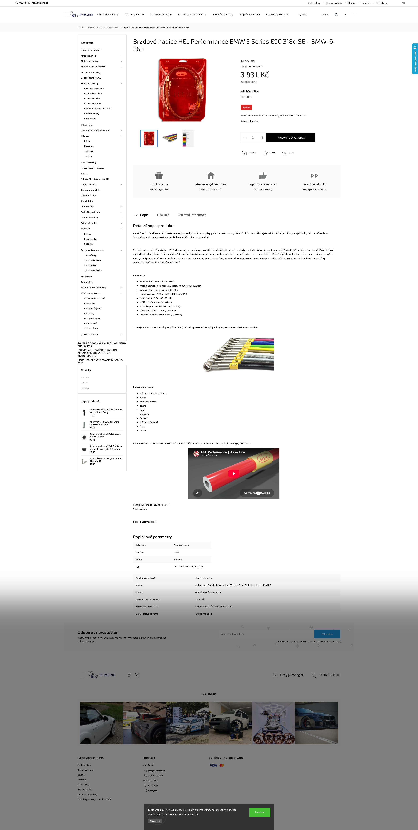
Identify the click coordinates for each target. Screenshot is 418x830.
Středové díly (91, 328)
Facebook (129, 675)
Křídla (87, 141)
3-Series (178, 559)
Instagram (137, 675)
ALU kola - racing (89, 61)
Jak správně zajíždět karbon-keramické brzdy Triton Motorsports (98, 352)
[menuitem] (107, 15)
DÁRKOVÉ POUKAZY (91, 50)
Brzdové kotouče (93, 103)
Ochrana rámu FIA (90, 190)
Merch (84, 173)
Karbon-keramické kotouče (98, 108)
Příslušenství (90, 239)
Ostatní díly (87, 201)
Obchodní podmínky (87, 794)
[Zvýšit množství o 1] (262, 138)
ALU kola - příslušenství (93, 66)
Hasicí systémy (88, 162)
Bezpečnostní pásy (91, 72)
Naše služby (382, 3)
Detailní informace (249, 121)
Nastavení (155, 821)
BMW (176, 552)
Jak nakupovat (85, 789)
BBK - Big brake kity (94, 88)
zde (197, 814)
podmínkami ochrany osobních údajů (322, 641)
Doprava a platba (334, 3)
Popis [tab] (144, 215)
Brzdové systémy (90, 83)
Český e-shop (314, 3)
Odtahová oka (88, 195)
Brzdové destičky (93, 93)
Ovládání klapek (92, 318)
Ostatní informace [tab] (192, 215)
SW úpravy (86, 276)
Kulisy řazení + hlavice (92, 168)
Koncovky (89, 313)
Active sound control (94, 298)
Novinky (352, 3)
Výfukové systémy (90, 293)
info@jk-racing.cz (291, 675)
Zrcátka (88, 156)
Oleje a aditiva (88, 184)
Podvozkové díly (89, 217)
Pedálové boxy (91, 113)
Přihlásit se (327, 634)
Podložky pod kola (90, 212)
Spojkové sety (91, 265)
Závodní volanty (89, 334)
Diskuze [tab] (163, 215)
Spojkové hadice (92, 260)
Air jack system (89, 56)
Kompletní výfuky (93, 308)
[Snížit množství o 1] (245, 138)
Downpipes (89, 303)
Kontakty (366, 3)
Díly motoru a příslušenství (95, 130)
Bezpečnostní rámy (91, 78)
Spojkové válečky (93, 270)
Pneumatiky (87, 206)
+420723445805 (329, 675)
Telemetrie (87, 282)
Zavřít (329, 163)
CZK (324, 14)
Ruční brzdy (90, 118)
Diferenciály (87, 125)
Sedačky (85, 228)
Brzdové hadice (92, 98)
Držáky (87, 234)
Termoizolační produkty (93, 287)
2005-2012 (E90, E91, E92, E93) (188, 566)
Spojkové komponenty (92, 250)
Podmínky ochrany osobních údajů (94, 799)
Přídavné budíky (89, 223)
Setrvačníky (90, 255)
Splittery (88, 151)
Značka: (251, 66)
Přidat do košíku (291, 137)
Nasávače (89, 146)
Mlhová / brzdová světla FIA (95, 179)
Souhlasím (260, 812)
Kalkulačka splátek (250, 91)
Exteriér (85, 136)
